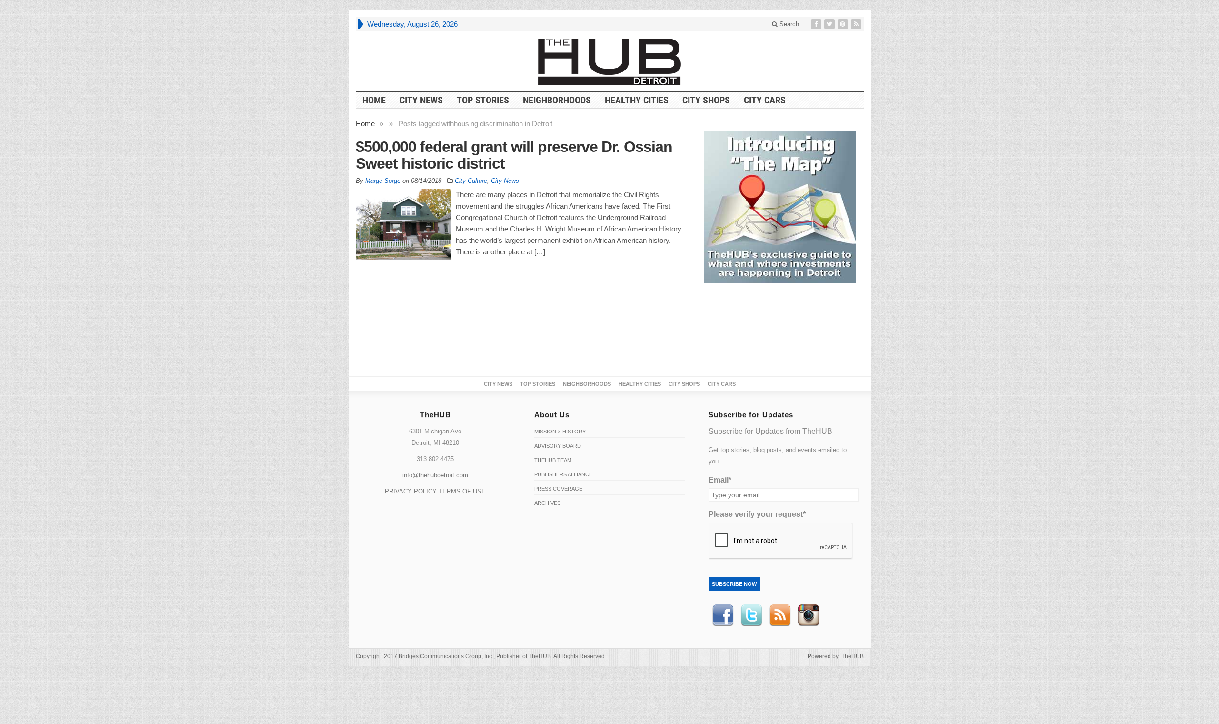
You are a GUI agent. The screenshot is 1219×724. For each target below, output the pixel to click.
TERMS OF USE (462, 491)
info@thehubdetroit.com (435, 475)
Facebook (722, 615)
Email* (720, 480)
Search (788, 24)
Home (365, 124)
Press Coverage (558, 489)
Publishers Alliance (563, 474)
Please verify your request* (757, 514)
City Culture (471, 180)
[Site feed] (857, 24)
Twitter (751, 615)
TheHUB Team (552, 460)
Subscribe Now (734, 584)
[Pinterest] (843, 24)
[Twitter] (830, 24)
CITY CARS (765, 100)
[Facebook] (817, 24)
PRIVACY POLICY (411, 491)
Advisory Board (557, 446)
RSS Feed (780, 615)
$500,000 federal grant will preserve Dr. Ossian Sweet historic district (514, 155)
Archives (547, 503)
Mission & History (560, 431)
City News (421, 100)
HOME (374, 100)
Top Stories (483, 100)
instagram (808, 615)
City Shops (706, 100)
